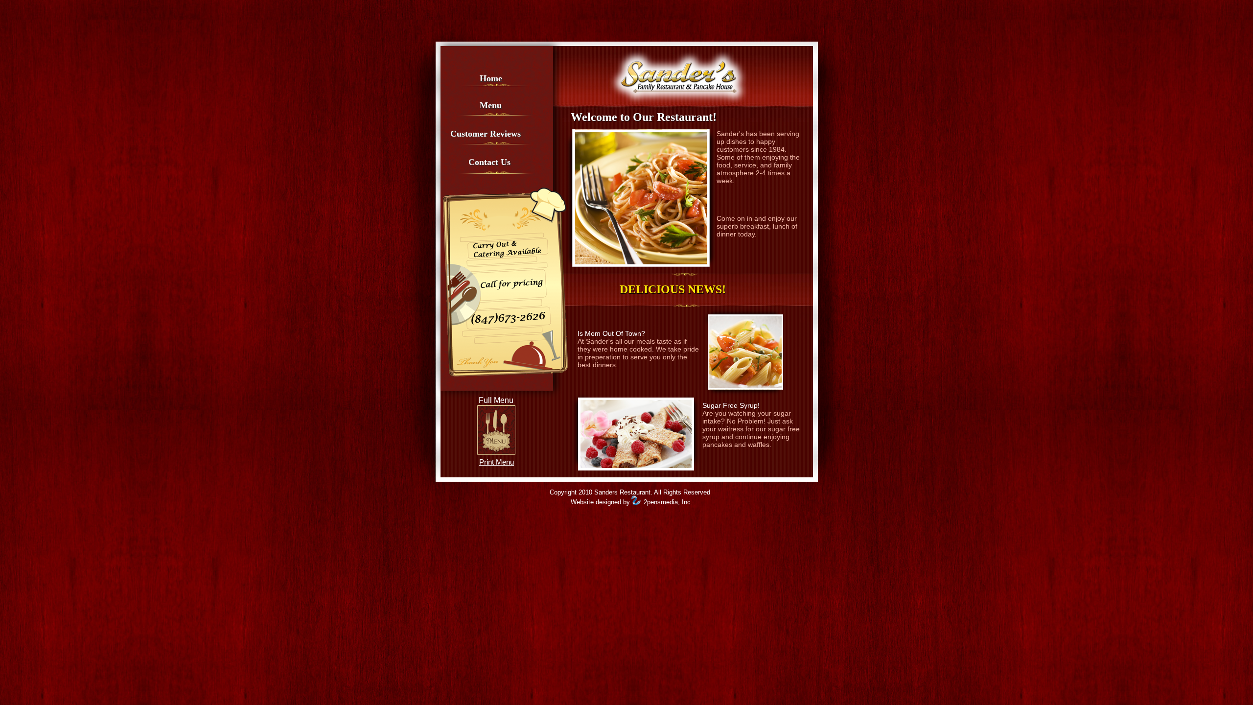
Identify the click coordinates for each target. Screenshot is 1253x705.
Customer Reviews (485, 134)
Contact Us (489, 162)
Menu (491, 105)
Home (491, 78)
